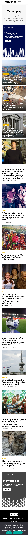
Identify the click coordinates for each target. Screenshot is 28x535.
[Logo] (14, 2)
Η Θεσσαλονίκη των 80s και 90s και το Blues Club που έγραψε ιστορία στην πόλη (13, 216)
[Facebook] (11, 515)
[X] (17, 515)
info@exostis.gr (5, 180)
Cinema (4, 166)
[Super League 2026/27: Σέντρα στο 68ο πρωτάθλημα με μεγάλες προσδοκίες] (14, 320)
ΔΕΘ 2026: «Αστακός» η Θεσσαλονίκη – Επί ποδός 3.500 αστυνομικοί (13, 382)
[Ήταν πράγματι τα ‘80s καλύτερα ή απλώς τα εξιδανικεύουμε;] (14, 237)
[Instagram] (14, 515)
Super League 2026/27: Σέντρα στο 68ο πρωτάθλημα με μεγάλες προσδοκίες (13, 341)
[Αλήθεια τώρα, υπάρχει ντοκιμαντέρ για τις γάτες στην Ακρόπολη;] (14, 443)
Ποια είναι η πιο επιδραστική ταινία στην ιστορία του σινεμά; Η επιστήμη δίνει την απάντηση (13, 298)
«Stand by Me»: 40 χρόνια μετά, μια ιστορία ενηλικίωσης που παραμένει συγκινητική (14, 422)
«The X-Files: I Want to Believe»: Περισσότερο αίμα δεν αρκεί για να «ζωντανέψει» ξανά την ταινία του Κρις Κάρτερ (13, 173)
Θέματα (3, 210)
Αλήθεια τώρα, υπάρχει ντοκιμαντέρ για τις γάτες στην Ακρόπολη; (13, 463)
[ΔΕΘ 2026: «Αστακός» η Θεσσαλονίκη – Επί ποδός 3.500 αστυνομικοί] (14, 362)
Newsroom (5, 74)
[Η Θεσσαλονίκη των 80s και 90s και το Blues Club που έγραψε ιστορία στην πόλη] (14, 195)
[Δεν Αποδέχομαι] (26, 528)
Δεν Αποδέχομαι (18, 532)
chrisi (3, 222)
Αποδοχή (9, 532)
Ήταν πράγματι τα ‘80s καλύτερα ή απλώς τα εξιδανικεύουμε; (12, 257)
